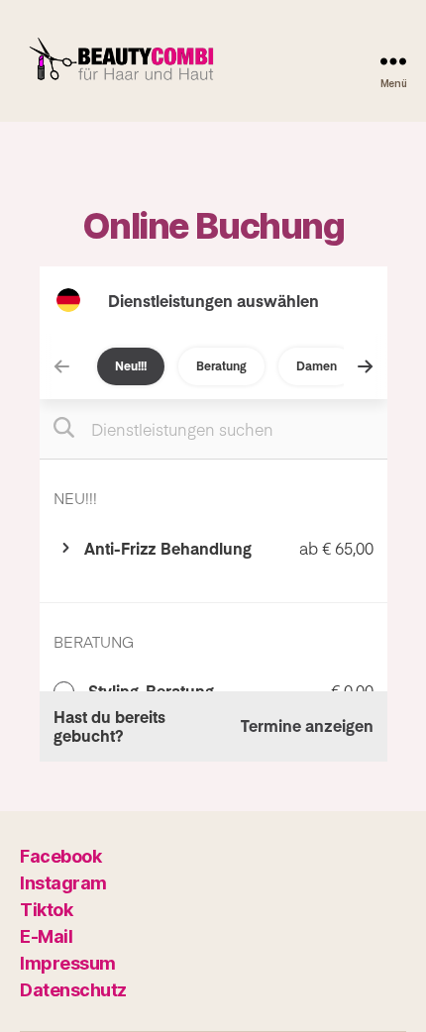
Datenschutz (73, 990)
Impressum (68, 963)
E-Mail (46, 936)
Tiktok (46, 909)
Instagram (63, 883)
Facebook (60, 856)
